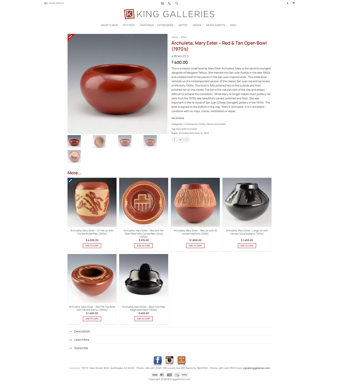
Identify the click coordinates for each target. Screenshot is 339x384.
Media (197, 25)
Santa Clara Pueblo (216, 124)
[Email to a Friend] (186, 140)
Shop (183, 37)
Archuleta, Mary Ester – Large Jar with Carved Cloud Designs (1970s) (247, 232)
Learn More (81, 340)
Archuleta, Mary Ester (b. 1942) (194, 133)
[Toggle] (71, 331)
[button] (54, 3)
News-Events (215, 25)
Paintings (147, 25)
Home (174, 37)
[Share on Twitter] (180, 140)
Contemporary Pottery (195, 124)
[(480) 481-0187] (169, 3)
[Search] (176, 3)
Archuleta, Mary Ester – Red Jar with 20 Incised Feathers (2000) (195, 232)
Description (82, 331)
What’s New (109, 25)
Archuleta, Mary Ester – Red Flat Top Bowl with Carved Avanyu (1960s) (92, 308)
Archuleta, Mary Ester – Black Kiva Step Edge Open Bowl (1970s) (143, 308)
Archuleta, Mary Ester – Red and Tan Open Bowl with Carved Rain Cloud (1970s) (144, 233)
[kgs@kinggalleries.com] (162, 3)
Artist (183, 25)
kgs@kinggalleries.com (256, 368)
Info (233, 25)
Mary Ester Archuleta (186, 128)
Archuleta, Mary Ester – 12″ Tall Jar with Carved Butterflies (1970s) (92, 232)
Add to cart (92, 245)
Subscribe (81, 348)
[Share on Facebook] (174, 140)
